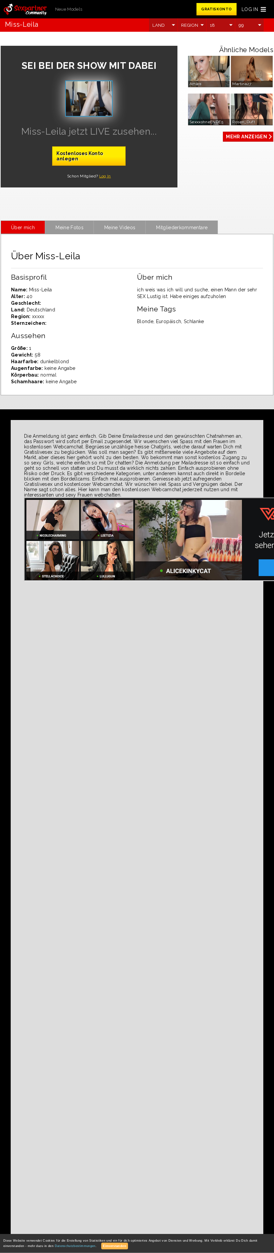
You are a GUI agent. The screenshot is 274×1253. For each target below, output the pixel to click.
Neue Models (69, 9)
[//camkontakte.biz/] (25, 9)
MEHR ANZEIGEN (246, 136)
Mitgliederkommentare (182, 227)
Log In (105, 176)
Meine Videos (119, 227)
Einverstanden (114, 1246)
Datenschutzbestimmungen (75, 1246)
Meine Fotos (69, 227)
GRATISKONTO (216, 9)
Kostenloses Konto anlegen (79, 156)
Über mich (23, 227)
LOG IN (250, 9)
